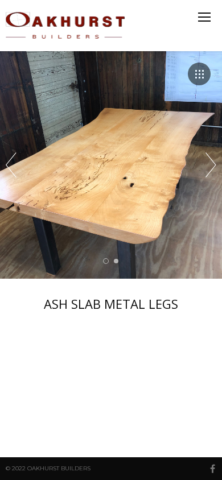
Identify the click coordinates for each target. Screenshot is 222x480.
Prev (11, 164)
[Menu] (204, 17)
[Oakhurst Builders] (67, 25)
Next (210, 164)
